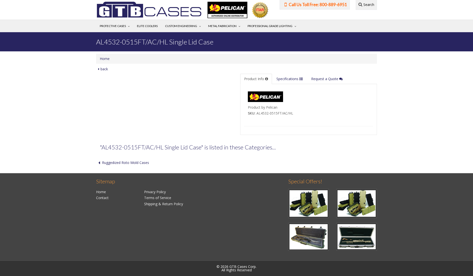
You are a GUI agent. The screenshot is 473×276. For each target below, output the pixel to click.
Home (105, 58)
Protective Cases (113, 26)
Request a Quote (325, 78)
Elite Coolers (147, 26)
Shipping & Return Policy (163, 204)
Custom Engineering (181, 26)
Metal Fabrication (222, 26)
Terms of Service (157, 197)
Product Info (254, 78)
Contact (102, 197)
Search (368, 4)
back (104, 69)
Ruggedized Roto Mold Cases (125, 162)
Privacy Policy (155, 191)
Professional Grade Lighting (270, 26)
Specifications (287, 78)
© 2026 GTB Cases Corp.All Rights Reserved (236, 268)
